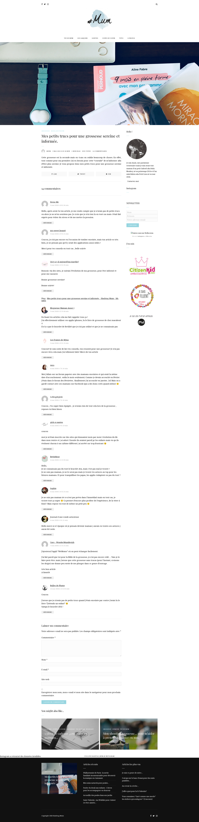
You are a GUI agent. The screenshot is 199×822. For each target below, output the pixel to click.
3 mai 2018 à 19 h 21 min (59, 234)
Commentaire (48, 637)
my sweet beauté (58, 230)
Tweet (82, 174)
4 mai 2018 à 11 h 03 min (59, 460)
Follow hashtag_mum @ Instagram (99, 756)
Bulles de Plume (57, 585)
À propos (131, 38)
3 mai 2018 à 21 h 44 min (59, 311)
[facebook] (41, 4)
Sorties (95, 38)
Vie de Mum (68, 38)
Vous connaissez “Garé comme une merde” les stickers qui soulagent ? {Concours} (139, 797)
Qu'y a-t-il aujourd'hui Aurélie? (64, 262)
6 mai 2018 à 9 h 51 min (59, 520)
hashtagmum (141, 236)
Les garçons (82, 38)
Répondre (48, 223)
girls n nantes (56, 422)
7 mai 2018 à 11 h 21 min (59, 546)
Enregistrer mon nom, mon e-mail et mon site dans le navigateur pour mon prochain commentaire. (80, 694)
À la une (48, 729)
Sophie (53, 488)
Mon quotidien (57, 131)
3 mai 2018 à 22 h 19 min (59, 343)
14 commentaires (100, 151)
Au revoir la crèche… (130, 786)
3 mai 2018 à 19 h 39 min (59, 265)
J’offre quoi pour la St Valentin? (134, 791)
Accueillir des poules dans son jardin (97, 795)
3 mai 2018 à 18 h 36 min (59, 205)
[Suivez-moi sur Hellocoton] (142, 233)
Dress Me (54, 202)
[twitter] (45, 4)
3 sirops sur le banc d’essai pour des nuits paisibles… (138, 779)
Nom (44, 659)
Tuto (121, 38)
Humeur (115, 729)
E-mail (45, 669)
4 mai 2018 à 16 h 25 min (59, 492)
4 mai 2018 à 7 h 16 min (59, 368)
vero (52, 365)
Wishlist (90, 729)
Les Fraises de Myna (59, 340)
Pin (109, 174)
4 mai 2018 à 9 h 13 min (59, 425)
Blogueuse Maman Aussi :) (62, 308)
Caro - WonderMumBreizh (62, 542)
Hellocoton (149, 236)
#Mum (48, 151)
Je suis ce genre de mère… (132, 773)
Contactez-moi (133, 181)
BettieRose (55, 456)
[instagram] (48, 4)
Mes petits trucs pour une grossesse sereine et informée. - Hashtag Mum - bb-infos (80, 299)
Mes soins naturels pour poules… (96, 783)
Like (55, 174)
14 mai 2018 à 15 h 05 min (59, 589)
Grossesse (45, 131)
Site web (45, 679)
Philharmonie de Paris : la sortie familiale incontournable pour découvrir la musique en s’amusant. (99, 775)
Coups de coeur (108, 38)
